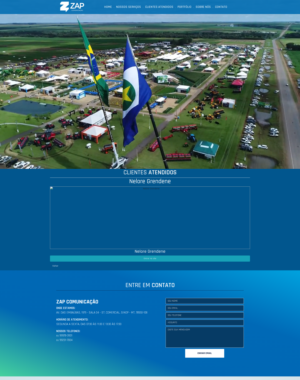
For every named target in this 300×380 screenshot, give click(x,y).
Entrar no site (150, 258)
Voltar (55, 266)
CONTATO (221, 7)
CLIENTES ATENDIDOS (159, 7)
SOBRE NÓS (203, 7)
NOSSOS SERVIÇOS (128, 7)
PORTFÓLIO (184, 7)
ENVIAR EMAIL (205, 353)
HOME (108, 7)
